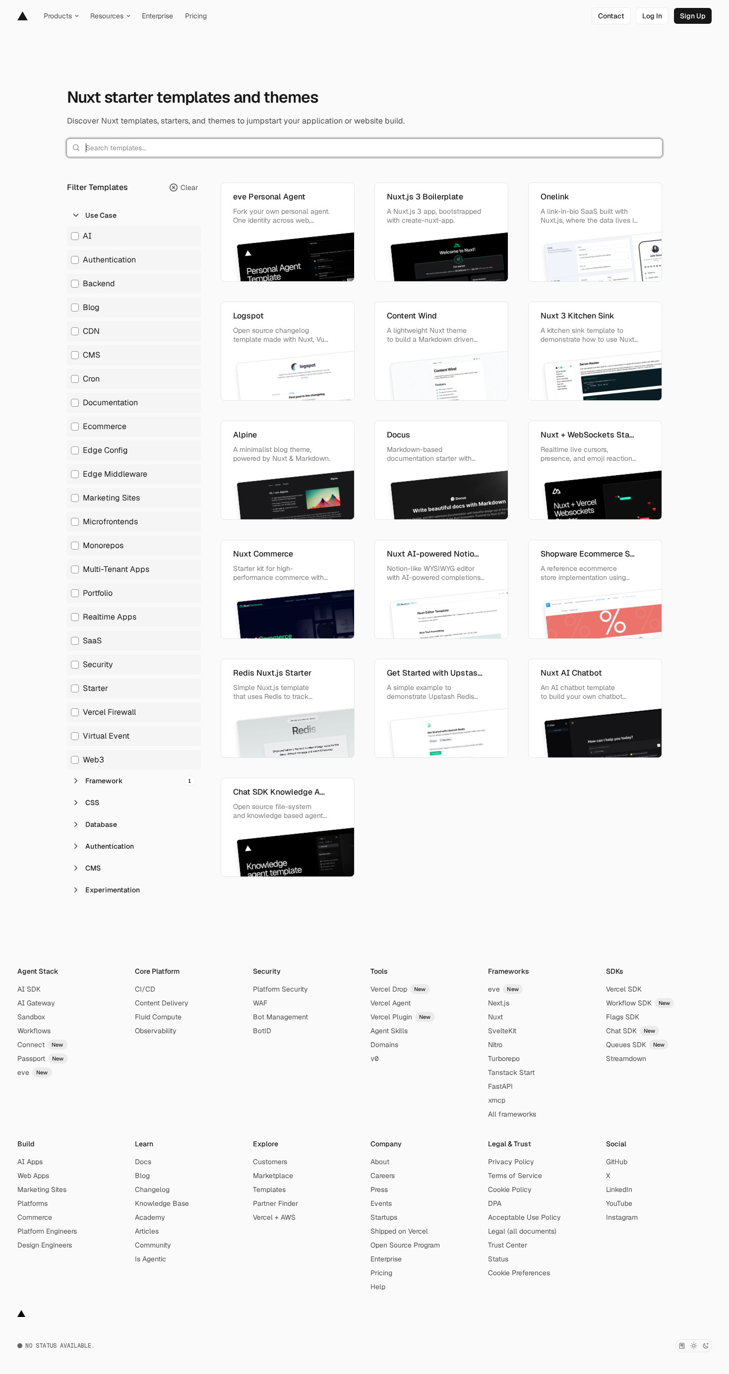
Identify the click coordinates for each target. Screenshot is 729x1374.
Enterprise (386, 1258)
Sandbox (31, 1016)
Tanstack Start (511, 1072)
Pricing (381, 1272)
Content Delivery (161, 1003)
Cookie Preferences (519, 1272)
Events (381, 1203)
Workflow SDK (638, 1003)
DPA (494, 1203)
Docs (143, 1161)
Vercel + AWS (274, 1217)
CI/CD (145, 989)
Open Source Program (405, 1245)
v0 (374, 1058)
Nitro (495, 1044)
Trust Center (507, 1245)
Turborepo (504, 1058)
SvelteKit (502, 1030)
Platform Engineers (47, 1231)
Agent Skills (389, 1030)
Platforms (32, 1203)
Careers (382, 1175)
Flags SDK (622, 1016)
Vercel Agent (390, 1003)
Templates (269, 1189)
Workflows (34, 1030)
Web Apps (33, 1175)
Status (498, 1258)
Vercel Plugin (400, 1016)
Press (379, 1189)
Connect (40, 1044)
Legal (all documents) (522, 1231)
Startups (383, 1217)
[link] (611, 16)
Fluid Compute (158, 1016)
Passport (40, 1058)
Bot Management (280, 1016)
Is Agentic (150, 1258)
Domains (384, 1044)
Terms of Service (515, 1175)
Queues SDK (635, 1044)
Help (377, 1286)
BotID (262, 1030)
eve (32, 1072)
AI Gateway (36, 1003)
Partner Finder (275, 1203)
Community (153, 1245)
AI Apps (30, 1161)
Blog (142, 1175)
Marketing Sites (41, 1189)
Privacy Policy (511, 1161)
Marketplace (273, 1175)
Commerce (34, 1217)
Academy (150, 1217)
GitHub (616, 1161)
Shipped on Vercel (399, 1231)
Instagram (622, 1217)
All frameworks (512, 1114)
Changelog (152, 1189)
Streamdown (626, 1058)
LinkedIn (619, 1189)
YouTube (619, 1203)
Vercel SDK (624, 989)
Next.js (498, 1003)
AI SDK (29, 989)
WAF (260, 1003)
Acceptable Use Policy (524, 1217)
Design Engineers (44, 1245)
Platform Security (280, 989)
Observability (156, 1030)
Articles (147, 1231)
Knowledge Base (162, 1203)
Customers (270, 1161)
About (379, 1161)
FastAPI (500, 1086)
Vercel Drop (398, 989)
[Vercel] (22, 15)
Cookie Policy (510, 1189)
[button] (134, 215)
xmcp (496, 1100)
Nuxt (495, 1016)
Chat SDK (631, 1030)
